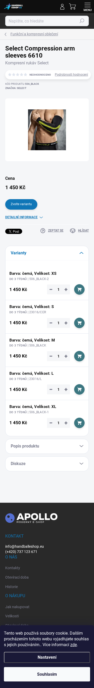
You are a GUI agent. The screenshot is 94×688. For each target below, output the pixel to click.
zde (73, 644)
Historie (11, 587)
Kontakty (12, 568)
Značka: (15, 88)
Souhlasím (47, 674)
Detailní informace (21, 217)
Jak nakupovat (17, 607)
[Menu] (87, 6)
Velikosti (12, 616)
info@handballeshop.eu (24, 546)
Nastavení (47, 657)
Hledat (82, 21)
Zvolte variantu (21, 204)
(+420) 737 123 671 (21, 552)
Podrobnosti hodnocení (71, 74)
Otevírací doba (17, 577)
